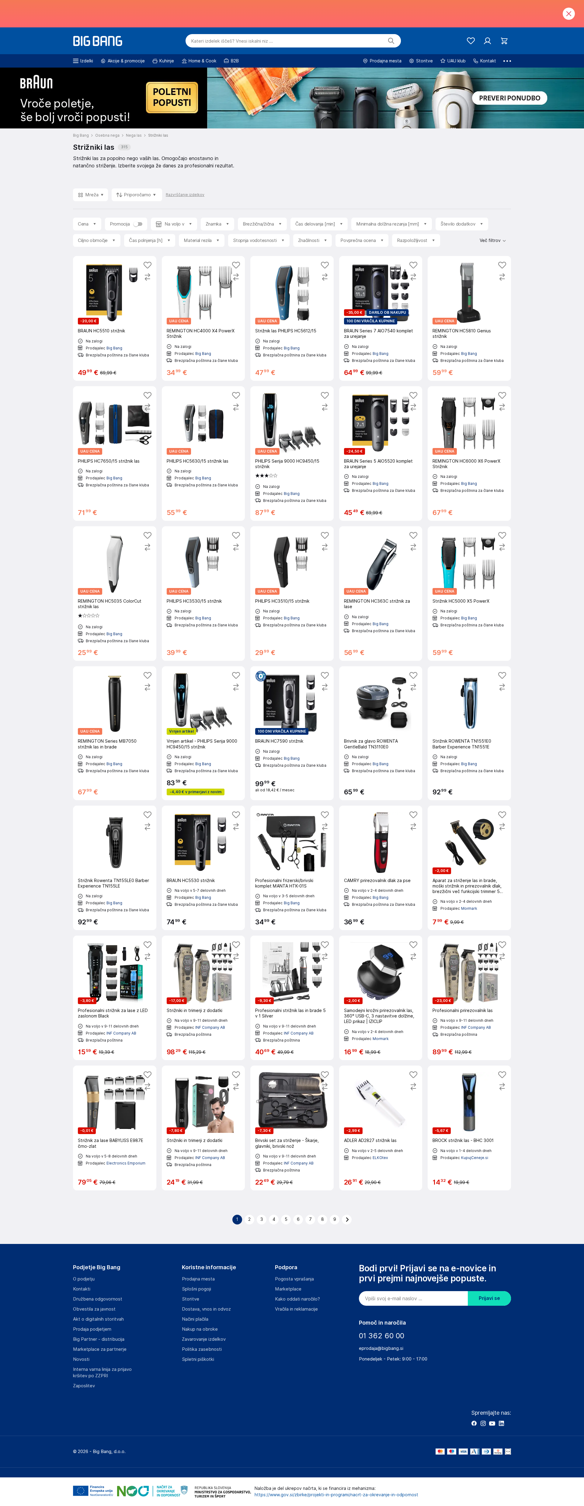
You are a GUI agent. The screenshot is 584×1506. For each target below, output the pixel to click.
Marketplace (288, 1289)
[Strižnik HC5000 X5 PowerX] (469, 593)
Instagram (483, 1423)
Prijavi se (489, 1298)
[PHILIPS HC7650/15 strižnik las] (114, 453)
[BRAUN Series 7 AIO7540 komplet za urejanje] (380, 318)
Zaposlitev (84, 1386)
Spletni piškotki (198, 1359)
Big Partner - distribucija (98, 1339)
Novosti (81, 1359)
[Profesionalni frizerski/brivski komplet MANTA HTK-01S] (292, 868)
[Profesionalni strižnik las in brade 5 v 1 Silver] (292, 998)
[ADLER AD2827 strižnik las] (380, 1128)
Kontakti (81, 1289)
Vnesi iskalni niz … (232, 41)
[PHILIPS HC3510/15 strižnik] (292, 593)
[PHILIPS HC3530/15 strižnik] (203, 593)
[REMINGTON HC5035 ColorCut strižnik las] (114, 593)
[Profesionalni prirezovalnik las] (469, 998)
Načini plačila (195, 1319)
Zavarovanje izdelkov (204, 1339)
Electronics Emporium (125, 1163)
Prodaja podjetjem (92, 1329)
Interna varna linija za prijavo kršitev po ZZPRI (102, 1372)
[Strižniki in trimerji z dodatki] (203, 998)
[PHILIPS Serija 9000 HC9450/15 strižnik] (292, 453)
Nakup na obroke (200, 1329)
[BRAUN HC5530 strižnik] (203, 868)
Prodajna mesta (198, 1279)
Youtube (492, 1423)
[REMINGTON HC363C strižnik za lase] (380, 593)
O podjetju (84, 1279)
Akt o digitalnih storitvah (98, 1319)
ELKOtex (380, 1157)
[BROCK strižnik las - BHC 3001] (469, 1128)
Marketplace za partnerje (100, 1349)
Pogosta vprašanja (294, 1279)
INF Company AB (121, 1033)
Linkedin (501, 1423)
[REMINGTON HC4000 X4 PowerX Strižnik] (203, 318)
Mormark (469, 908)
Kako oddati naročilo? (297, 1299)
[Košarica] (504, 41)
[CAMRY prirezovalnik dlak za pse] (380, 868)
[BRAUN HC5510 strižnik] (114, 318)
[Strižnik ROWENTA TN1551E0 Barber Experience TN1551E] (469, 733)
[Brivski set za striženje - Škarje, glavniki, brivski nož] (292, 1128)
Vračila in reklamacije (296, 1309)
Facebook (474, 1423)
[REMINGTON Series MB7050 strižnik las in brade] (114, 733)
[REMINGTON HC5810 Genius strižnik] (469, 318)
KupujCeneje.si (474, 1157)
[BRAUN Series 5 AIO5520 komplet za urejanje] (380, 453)
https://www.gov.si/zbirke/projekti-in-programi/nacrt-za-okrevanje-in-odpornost (336, 1494)
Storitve (190, 1299)
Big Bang (114, 348)
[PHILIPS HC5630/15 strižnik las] (203, 453)
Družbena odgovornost (97, 1299)
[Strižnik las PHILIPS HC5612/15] (292, 318)
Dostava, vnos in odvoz (206, 1309)
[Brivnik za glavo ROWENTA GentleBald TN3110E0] (380, 733)
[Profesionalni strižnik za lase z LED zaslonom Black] (114, 998)
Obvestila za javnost (94, 1309)
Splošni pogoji (196, 1289)
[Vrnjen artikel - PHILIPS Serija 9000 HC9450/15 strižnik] (203, 733)
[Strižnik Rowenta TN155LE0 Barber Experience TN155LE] (114, 868)
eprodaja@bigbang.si (381, 1348)
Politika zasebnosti (202, 1349)
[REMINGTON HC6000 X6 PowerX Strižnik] (469, 453)
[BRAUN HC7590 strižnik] (292, 733)
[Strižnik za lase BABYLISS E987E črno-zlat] (114, 1128)
